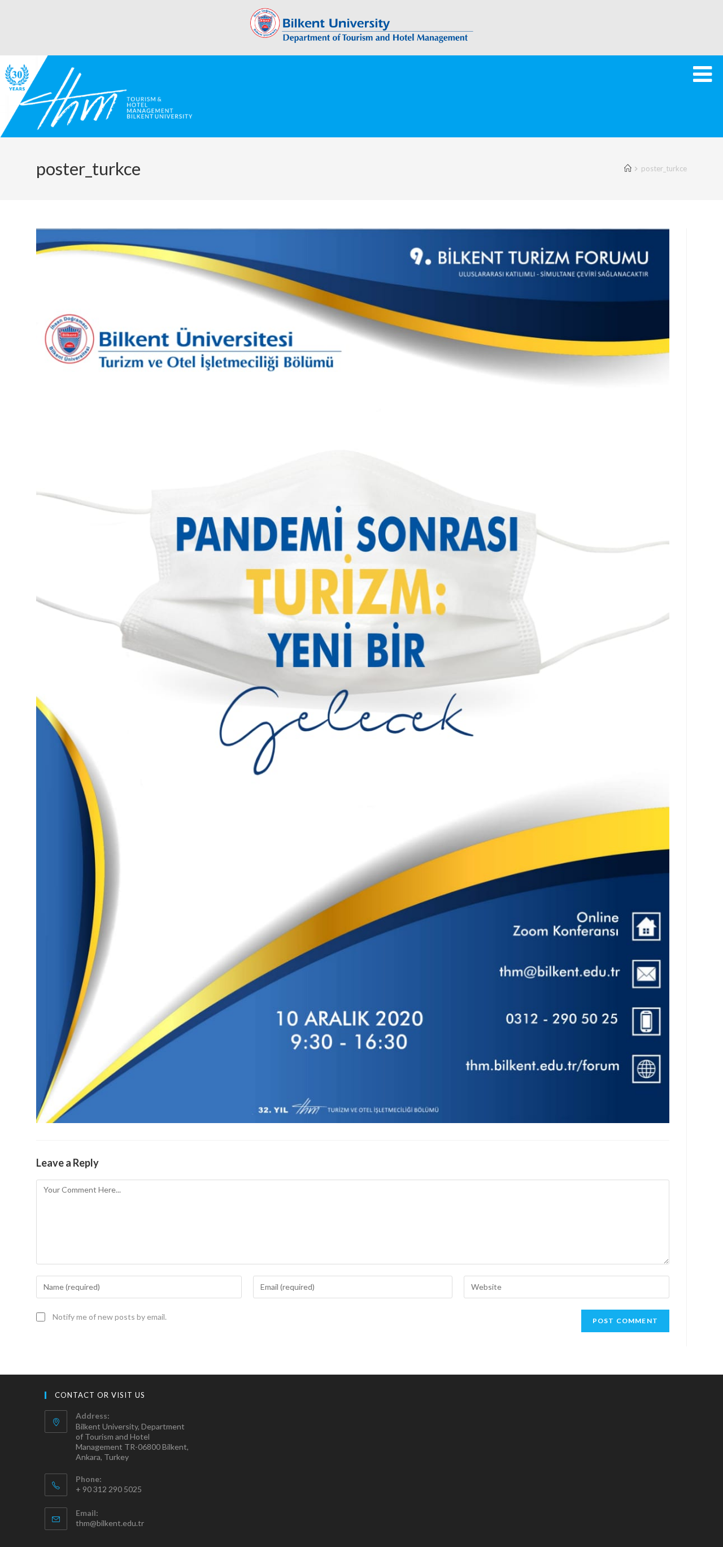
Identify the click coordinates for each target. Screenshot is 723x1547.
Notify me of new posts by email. (110, 1316)
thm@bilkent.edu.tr (110, 1523)
